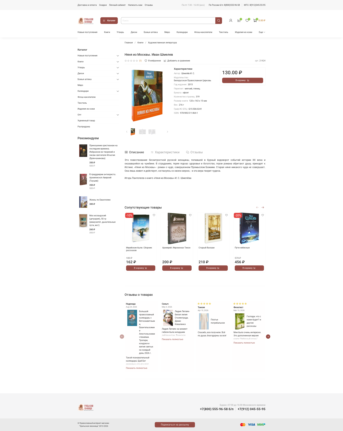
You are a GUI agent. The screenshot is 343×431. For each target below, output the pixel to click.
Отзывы (149, 5)
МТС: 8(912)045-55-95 (254, 5)
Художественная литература (162, 42)
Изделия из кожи (243, 32)
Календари (182, 32)
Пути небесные (242, 247)
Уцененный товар (86, 120)
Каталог (111, 20)
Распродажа (84, 126)
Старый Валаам (206, 247)
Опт (79, 114)
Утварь (120, 32)
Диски (134, 32)
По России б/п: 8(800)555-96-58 (224, 5)
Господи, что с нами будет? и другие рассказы (254, 321)
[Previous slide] (129, 95)
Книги (107, 32)
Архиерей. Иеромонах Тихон (176, 247)
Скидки (103, 5)
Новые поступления (87, 32)
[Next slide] (165, 95)
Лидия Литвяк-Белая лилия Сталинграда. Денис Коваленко (182, 317)
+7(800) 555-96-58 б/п (217, 409)
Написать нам (135, 5)
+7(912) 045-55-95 (251, 409)
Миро (167, 32)
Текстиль (223, 32)
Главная (129, 42)
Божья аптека (151, 32)
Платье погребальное (218, 321)
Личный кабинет (117, 5)
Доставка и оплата (87, 5)
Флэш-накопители (203, 32)
